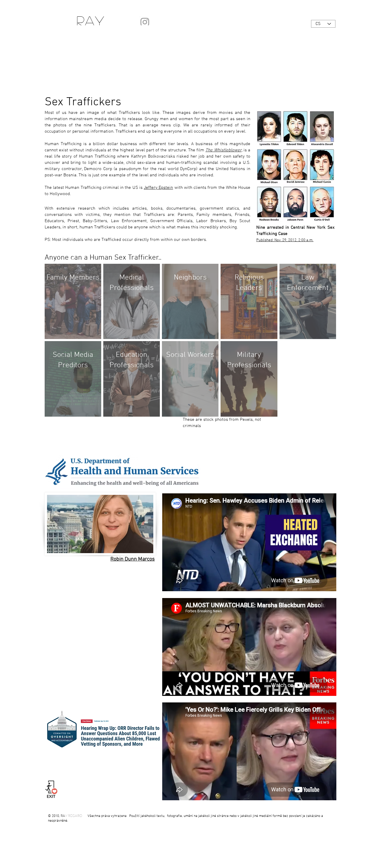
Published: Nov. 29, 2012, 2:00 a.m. (284, 240)
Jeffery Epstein (158, 187)
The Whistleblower (223, 150)
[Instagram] (145, 22)
